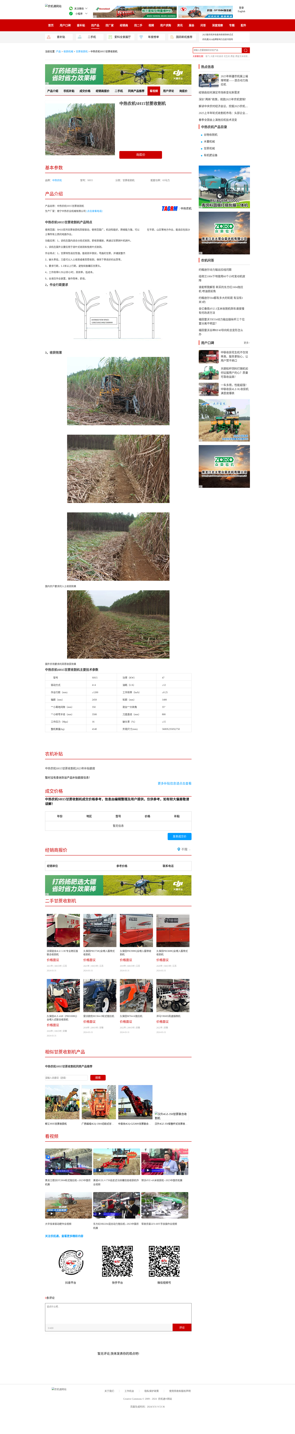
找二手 (138, 25)
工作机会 (129, 1391)
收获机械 (68, 51)
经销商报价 (102, 91)
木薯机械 (209, 141)
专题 (232, 25)
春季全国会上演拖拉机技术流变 (218, 119)
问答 (203, 25)
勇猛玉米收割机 (242, 56)
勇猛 (232, 56)
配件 (243, 25)
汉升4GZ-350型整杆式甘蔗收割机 (172, 1124)
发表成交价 (179, 836)
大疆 (212, 56)
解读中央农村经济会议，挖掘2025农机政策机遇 (227, 106)
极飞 (208, 56)
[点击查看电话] (94, 211)
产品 (58, 51)
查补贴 (81, 25)
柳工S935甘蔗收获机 (56, 1124)
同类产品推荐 (136, 91)
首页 (51, 25)
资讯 (180, 25)
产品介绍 (52, 91)
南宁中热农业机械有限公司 (71, 211)
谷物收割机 (210, 134)
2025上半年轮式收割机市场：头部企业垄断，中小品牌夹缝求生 (237, 113)
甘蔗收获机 (82, 51)
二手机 (92, 37)
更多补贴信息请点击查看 (175, 783)
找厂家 (110, 25)
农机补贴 (69, 91)
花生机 (227, 56)
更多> (247, 343)
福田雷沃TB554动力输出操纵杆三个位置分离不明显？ (222, 321)
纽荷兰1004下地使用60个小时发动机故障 (222, 278)
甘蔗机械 (209, 148)
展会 (191, 25)
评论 (182, 1327)
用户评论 (168, 91)
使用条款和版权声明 (180, 1391)
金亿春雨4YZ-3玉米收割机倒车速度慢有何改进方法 (221, 310)
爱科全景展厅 (122, 37)
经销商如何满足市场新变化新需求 (219, 92)
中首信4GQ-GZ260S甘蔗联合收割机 (137, 1124)
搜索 (98, 1077)
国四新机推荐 (184, 37)
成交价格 (85, 91)
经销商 (124, 25)
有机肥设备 (210, 155)
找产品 (95, 25)
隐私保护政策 (151, 1391)
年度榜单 (153, 37)
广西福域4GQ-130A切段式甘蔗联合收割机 (104, 1124)
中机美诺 (219, 56)
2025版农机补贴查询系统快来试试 (217, 34)
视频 (151, 25)
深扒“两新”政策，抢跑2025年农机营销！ (223, 99)
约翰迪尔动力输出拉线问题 (215, 269)
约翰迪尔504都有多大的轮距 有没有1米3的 (221, 299)
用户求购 (165, 25)
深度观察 (217, 25)
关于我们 (109, 1391)
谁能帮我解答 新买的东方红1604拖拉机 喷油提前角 (221, 289)
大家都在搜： (199, 56)
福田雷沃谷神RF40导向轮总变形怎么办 (221, 332)
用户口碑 (65, 25)
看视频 (154, 91)
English (241, 11)
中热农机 (57, 180)
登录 (241, 7)
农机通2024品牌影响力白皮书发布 (217, 39)
